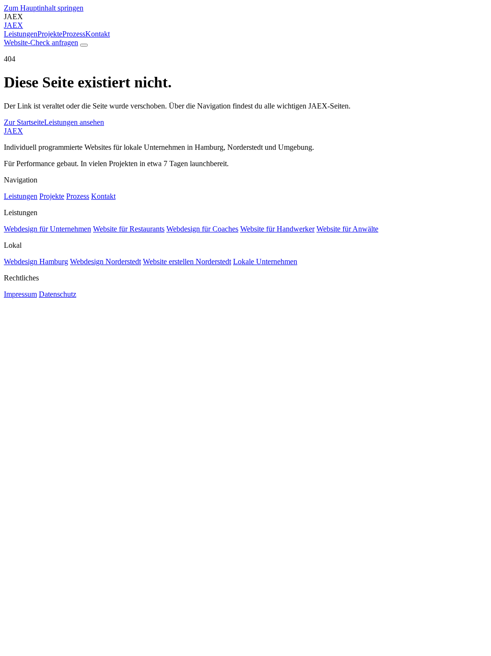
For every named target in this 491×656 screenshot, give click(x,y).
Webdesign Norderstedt (105, 261)
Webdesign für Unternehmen (47, 229)
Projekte (49, 34)
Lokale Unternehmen (265, 261)
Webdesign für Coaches (202, 229)
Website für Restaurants (128, 229)
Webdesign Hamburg (36, 261)
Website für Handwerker (277, 229)
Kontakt (97, 34)
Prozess (73, 34)
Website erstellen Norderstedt (187, 261)
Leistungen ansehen (74, 122)
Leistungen (20, 34)
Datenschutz (57, 294)
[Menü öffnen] (84, 45)
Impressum (20, 294)
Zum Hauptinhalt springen (43, 8)
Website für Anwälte (347, 229)
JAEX (13, 131)
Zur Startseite (24, 122)
